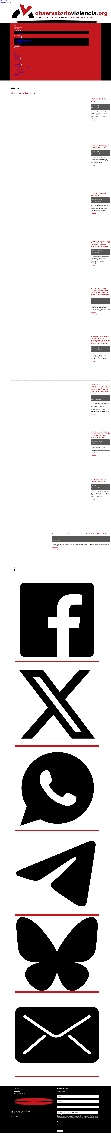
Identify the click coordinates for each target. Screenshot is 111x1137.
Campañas (17, 46)
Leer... (94, 121)
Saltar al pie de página (5, 2)
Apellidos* (59, 1104)
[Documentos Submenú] (21, 37)
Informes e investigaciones (24, 40)
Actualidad (17, 30)
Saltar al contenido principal (7, 1)
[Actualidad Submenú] (20, 30)
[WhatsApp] (57, 830)
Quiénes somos (18, 27)
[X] (57, 746)
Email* (58, 1094)
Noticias (19, 32)
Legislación (20, 45)
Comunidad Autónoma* (62, 1109)
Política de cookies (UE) (20, 1096)
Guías (18, 38)
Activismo (16, 28)
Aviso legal (17, 1091)
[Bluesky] (57, 992)
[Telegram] (57, 915)
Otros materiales (21, 43)
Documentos (17, 37)
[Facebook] (57, 661)
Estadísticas (17, 35)
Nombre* (59, 1099)
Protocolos (20, 41)
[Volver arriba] (105, 1133)
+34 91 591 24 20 (18, 1112)
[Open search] (12, 79)
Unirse (60, 1131)
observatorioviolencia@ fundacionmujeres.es (21, 1114)
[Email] (57, 1076)
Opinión (19, 33)
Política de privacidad (20, 1093)
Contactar (17, 48)
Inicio (15, 25)
